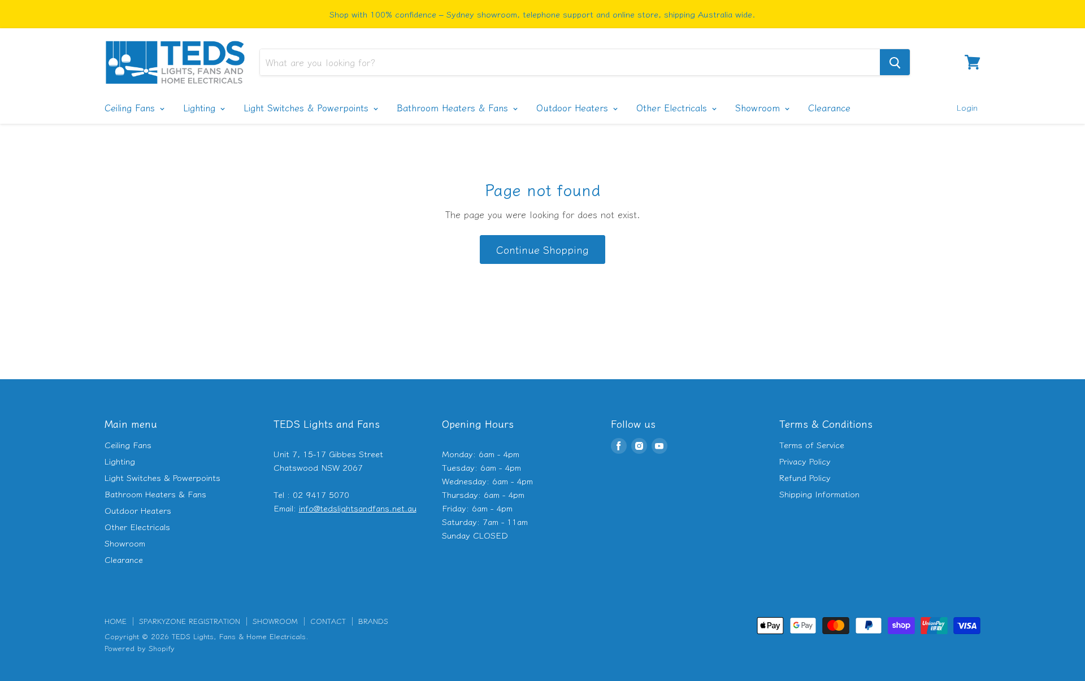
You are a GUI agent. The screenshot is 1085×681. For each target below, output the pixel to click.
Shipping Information (819, 494)
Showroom (759, 107)
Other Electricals (673, 107)
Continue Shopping (542, 249)
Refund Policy (805, 477)
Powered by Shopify (140, 648)
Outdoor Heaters (573, 107)
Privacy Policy (805, 461)
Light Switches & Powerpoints (308, 107)
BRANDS (373, 620)
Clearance (829, 107)
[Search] (895, 62)
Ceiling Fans (131, 107)
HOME (116, 620)
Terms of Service (811, 444)
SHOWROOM (275, 620)
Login (967, 107)
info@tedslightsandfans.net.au (357, 508)
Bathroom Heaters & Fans (454, 107)
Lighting (201, 107)
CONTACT (328, 620)
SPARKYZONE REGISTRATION (189, 620)
